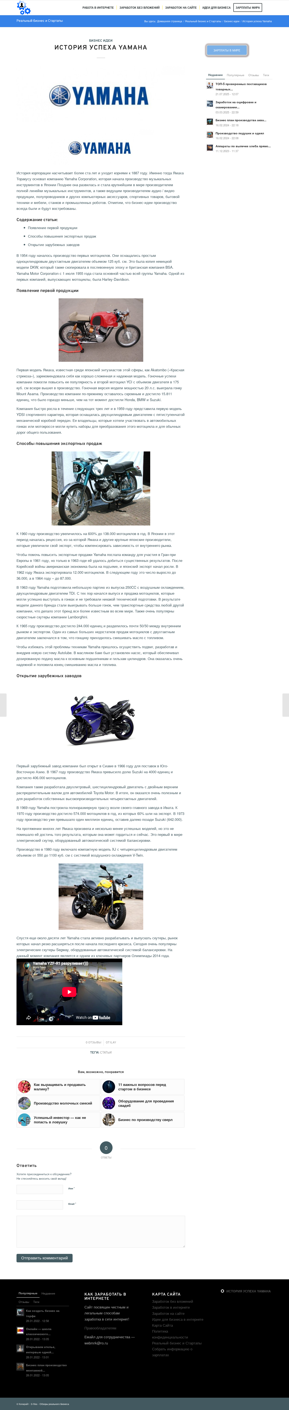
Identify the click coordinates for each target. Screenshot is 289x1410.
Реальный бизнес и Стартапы (40, 21)
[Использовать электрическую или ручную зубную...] (3, 705)
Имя (71, 1188)
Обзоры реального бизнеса (54, 1404)
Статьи (106, 1053)
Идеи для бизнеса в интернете (177, 1319)
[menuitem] (98, 7)
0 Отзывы (93, 1042)
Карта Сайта (162, 1325)
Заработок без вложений (172, 1301)
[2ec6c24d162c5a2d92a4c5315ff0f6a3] (101, 94)
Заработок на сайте (168, 1313)
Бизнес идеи (101, 41)
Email (72, 1204)
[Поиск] (268, 7)
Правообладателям (100, 1327)
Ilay (113, 1042)
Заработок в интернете (171, 1307)
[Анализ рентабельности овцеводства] (285, 705)
